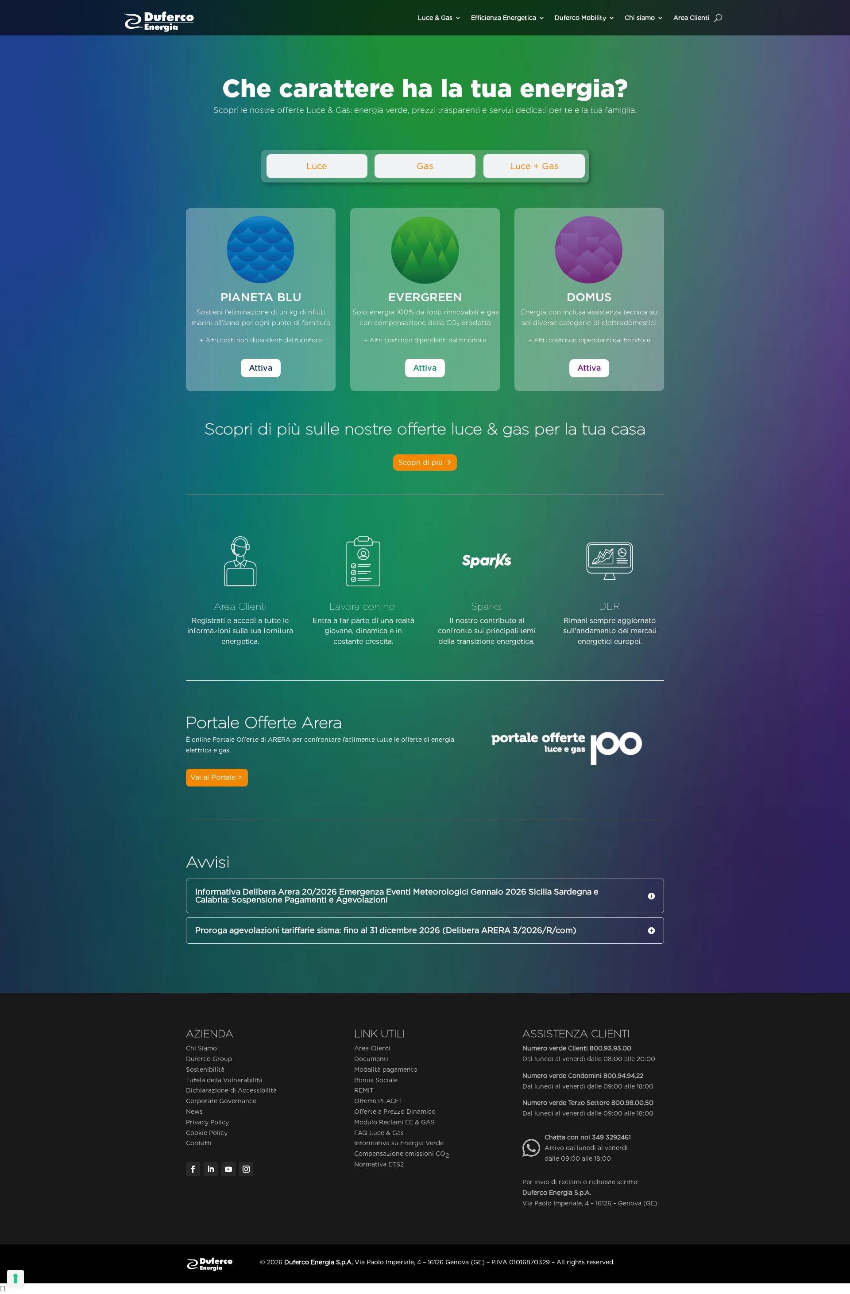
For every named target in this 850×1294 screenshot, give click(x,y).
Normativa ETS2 (379, 1164)
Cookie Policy (207, 1132)
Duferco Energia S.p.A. (556, 1192)
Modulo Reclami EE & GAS (394, 1122)
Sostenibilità (205, 1069)
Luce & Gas (435, 17)
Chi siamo (640, 17)
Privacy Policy (207, 1122)
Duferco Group (209, 1058)
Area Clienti (691, 17)
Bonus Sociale (376, 1080)
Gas (425, 166)
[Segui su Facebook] (193, 1169)
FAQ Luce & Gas (379, 1132)
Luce (316, 166)
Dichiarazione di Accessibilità (231, 1090)
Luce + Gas (534, 166)
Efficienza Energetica (503, 17)
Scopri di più (420, 462)
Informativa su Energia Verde (399, 1143)
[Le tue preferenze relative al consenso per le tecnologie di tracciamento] (15, 1278)
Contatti (199, 1143)
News (194, 1111)
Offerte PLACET (378, 1100)
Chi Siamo (201, 1048)
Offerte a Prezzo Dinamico (395, 1111)
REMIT (364, 1090)
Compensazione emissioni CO (401, 1154)
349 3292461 (611, 1137)
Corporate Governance (221, 1100)
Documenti (371, 1058)
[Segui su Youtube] (228, 1169)
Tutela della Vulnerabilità (224, 1080)
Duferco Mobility (580, 17)
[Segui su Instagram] (246, 1169)
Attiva (261, 367)
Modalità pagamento (385, 1069)
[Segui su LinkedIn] (211, 1169)
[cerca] (718, 18)
